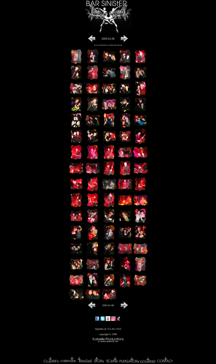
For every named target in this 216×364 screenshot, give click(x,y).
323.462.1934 (114, 329)
